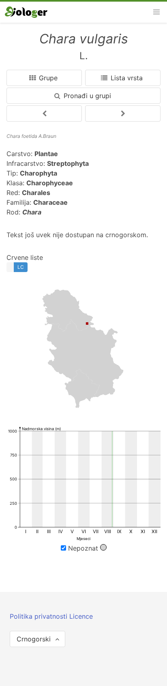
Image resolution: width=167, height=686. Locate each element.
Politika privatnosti (39, 616)
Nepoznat (83, 548)
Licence (81, 616)
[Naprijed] (44, 113)
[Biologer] (26, 12)
